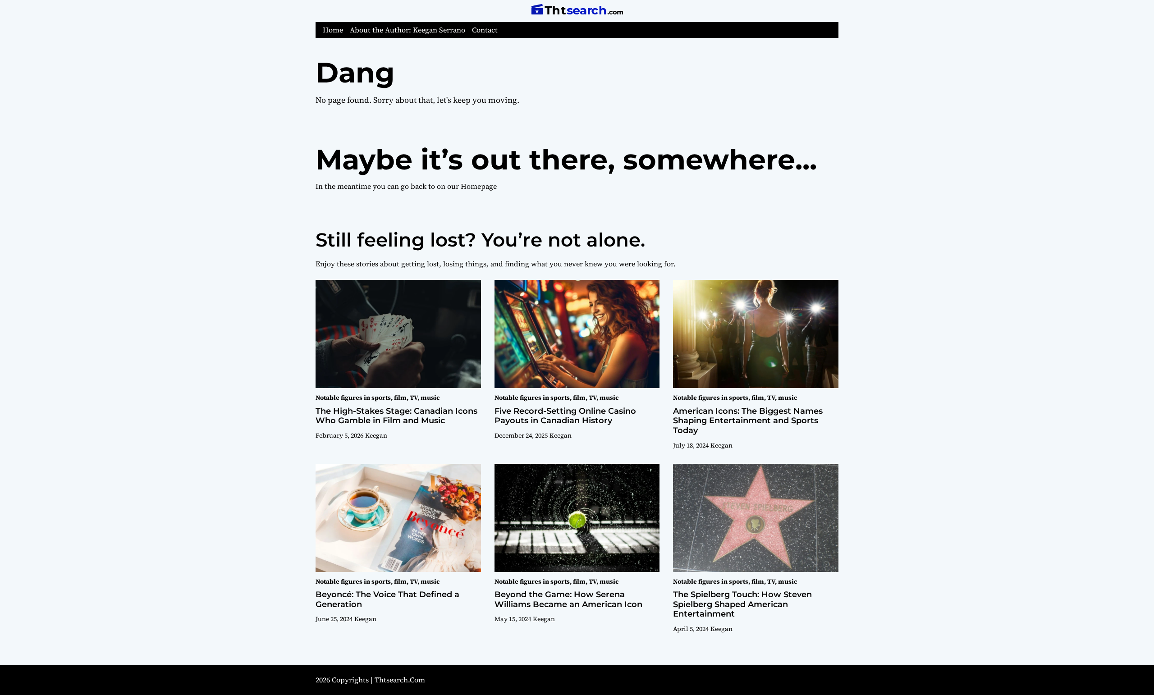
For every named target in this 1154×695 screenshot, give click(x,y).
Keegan (376, 435)
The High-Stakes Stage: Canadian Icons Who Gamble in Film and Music (396, 416)
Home (333, 30)
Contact (485, 30)
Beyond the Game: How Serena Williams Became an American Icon (568, 599)
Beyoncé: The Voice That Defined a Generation (387, 599)
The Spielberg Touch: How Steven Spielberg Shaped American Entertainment (742, 604)
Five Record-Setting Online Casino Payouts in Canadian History (565, 416)
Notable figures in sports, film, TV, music (378, 397)
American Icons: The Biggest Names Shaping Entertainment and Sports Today (748, 420)
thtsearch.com (400, 680)
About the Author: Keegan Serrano (407, 30)
